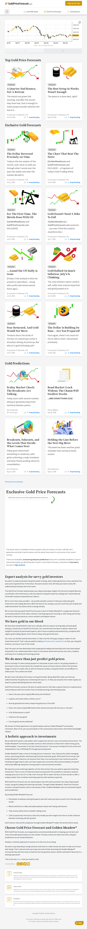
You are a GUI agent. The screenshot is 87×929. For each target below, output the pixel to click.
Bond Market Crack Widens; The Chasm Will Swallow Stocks (63, 391)
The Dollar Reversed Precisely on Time (20, 155)
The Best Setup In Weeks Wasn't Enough (63, 90)
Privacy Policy (17, 873)
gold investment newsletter (53, 641)
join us (19, 859)
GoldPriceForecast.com (59, 164)
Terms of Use (17, 886)
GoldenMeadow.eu (57, 161)
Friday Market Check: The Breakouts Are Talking (21, 391)
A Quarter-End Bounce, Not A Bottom (21, 90)
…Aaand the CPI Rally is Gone (22, 272)
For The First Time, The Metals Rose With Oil (22, 215)
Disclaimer (16, 899)
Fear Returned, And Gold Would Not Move (23, 329)
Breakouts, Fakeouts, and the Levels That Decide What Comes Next (23, 443)
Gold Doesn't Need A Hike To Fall (64, 215)
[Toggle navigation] (7, 12)
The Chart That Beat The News (63, 155)
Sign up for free (74, 3)
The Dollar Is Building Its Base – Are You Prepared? (64, 329)
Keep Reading (34, 117)
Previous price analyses (14, 482)
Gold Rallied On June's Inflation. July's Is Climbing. (61, 274)
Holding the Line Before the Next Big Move (63, 441)
